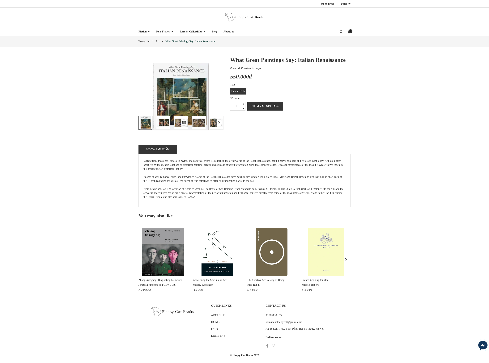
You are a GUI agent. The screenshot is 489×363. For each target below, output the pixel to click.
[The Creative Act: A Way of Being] (271, 252)
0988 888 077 (274, 315)
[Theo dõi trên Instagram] (273, 345)
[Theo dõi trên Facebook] (268, 345)
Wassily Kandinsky (203, 284)
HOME (215, 321)
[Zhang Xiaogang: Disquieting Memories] (162, 252)
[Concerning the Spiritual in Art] (217, 252)
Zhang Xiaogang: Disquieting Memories (160, 280)
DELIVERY (218, 335)
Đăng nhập (327, 3)
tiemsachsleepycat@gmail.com (284, 321)
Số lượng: (235, 98)
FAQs (214, 328)
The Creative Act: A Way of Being (265, 280)
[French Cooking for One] (326, 252)
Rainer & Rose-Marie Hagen (246, 68)
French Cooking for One (315, 280)
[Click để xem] (180, 96)
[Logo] (244, 17)
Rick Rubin (253, 284)
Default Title (238, 91)
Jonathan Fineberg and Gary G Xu (157, 284)
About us (228, 31)
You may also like (155, 215)
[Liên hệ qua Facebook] (483, 345)
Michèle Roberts (310, 284)
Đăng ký (346, 3)
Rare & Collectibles (191, 31)
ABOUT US (218, 315)
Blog (214, 31)
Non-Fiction (163, 31)
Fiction (142, 31)
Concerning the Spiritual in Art (210, 280)
